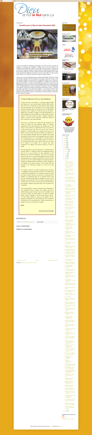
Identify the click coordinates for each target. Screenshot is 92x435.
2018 (65, 147)
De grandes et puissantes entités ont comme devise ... (70, 309)
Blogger (60, 426)
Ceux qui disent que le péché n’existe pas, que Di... (70, 239)
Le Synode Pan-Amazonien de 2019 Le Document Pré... (70, 224)
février (66, 151)
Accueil (36, 260)
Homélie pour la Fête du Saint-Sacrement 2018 (70, 189)
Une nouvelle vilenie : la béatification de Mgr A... (70, 250)
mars (66, 153)
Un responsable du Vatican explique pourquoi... (69, 266)
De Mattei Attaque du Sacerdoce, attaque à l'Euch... (70, 313)
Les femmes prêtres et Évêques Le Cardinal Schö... (69, 299)
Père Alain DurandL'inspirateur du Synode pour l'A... (70, 246)
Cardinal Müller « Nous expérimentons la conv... (69, 375)
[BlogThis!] (39, 222)
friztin (51, 426)
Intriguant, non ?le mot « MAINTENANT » (70, 379)
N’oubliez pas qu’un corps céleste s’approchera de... (70, 284)
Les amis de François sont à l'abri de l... (69, 260)
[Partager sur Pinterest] (42, 222)
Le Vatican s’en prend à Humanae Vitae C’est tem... (70, 217)
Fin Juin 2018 (67, 296)
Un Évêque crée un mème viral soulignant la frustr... (70, 276)
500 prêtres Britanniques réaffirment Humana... (70, 263)
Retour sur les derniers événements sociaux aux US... (69, 392)
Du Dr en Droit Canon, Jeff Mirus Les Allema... (70, 404)
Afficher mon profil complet (68, 418)
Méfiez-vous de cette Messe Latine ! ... (69, 205)
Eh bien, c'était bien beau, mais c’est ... (70, 306)
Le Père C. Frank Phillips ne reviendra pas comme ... (70, 350)
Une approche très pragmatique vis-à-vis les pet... (70, 232)
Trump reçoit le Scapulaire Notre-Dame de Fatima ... (70, 280)
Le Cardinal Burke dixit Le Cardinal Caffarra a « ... (70, 303)
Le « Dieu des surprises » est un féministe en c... (70, 270)
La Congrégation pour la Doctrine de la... (70, 199)
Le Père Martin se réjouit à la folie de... (70, 243)
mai (66, 156)
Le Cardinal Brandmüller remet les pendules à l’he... (70, 337)
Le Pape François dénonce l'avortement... (70, 294)
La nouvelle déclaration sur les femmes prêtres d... (70, 181)
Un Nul (65, 417)
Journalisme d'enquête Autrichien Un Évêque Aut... (70, 256)
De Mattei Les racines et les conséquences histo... (70, 325)
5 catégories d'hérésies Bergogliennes (69, 273)
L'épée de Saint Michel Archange (69, 196)
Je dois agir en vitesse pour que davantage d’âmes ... (69, 407)
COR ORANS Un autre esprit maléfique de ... (70, 368)
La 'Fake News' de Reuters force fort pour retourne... (70, 333)
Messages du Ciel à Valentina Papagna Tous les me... (69, 382)
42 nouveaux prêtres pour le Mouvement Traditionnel (70, 396)
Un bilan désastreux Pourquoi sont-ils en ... (70, 178)
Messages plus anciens (53, 260)
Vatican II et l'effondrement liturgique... (68, 361)
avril (66, 154)
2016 (65, 144)
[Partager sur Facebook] (41, 222)
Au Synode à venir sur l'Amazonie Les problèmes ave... (69, 346)
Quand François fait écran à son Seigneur (70, 291)
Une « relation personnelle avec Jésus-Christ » (69, 185)
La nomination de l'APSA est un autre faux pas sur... (70, 400)
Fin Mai (66, 160)
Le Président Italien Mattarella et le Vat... (69, 162)
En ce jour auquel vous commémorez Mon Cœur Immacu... (69, 342)
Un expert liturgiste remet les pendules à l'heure (70, 365)
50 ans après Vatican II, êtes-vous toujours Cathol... (70, 170)
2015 (65, 142)
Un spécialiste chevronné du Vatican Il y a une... (70, 253)
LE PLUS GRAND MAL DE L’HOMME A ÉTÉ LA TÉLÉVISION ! (70, 371)
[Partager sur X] (40, 222)
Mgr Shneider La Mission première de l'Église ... (70, 353)
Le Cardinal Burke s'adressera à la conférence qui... (69, 317)
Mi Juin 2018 (67, 210)
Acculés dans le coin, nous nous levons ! (69, 202)
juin (66, 158)
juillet (66, 410)
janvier (66, 149)
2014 (65, 140)
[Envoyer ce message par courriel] (37, 222)
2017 (65, 146)
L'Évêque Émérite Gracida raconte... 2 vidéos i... (69, 228)
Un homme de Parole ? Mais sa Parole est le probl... (69, 213)
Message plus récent (21, 260)
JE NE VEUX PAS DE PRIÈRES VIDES (69, 221)
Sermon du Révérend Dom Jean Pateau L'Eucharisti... (69, 166)
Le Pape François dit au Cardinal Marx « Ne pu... (70, 174)
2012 (65, 136)
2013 (65, 138)
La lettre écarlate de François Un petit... (69, 386)
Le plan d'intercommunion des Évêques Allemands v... (70, 192)
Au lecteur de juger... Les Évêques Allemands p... (70, 389)
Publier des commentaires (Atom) (29, 262)
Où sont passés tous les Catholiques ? (70, 236)
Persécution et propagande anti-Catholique (69, 357)
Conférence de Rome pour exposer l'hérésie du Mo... (70, 321)
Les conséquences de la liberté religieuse (70, 208)
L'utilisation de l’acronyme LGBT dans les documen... (70, 329)
